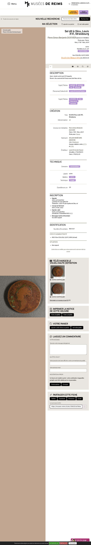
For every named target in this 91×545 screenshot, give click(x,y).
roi (71, 87)
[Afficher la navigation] (8, 4)
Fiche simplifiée (55, 315)
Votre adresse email (55, 368)
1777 (84, 144)
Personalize (72, 543)
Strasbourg (75, 142)
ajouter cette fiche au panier (60, 328)
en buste (80, 85)
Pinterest (71, 399)
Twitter (53, 399)
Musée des (73, 12)
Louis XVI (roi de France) (77, 91)
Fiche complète (67, 315)
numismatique (83, 51)
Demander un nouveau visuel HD (59, 300)
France (78, 134)
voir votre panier (84, 24)
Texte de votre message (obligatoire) (60, 343)
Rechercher (85, 19)
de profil (77, 87)
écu (80, 99)
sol (70, 120)
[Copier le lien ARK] (84, 406)
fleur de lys (73, 101)
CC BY (63, 280)
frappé (72, 180)
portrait (72, 85)
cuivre (72, 177)
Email (79, 399)
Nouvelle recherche (48, 19)
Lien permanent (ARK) (55, 403)
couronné (73, 103)
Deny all (64, 543)
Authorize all (54, 543)
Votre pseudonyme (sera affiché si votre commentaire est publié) (67, 361)
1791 (72, 146)
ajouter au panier (68, 24)
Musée (83, 12)
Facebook (62, 399)
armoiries (73, 99)
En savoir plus (74, 5)
